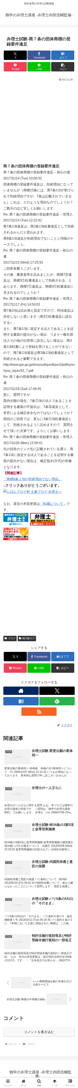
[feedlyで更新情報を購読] (57, 701)
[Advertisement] (39, 123)
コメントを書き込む (39, 1032)
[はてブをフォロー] (21, 701)
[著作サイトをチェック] (21, 691)
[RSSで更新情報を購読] (39, 711)
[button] (62, 66)
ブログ (11, 638)
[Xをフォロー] (57, 691)
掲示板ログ (28, 638)
